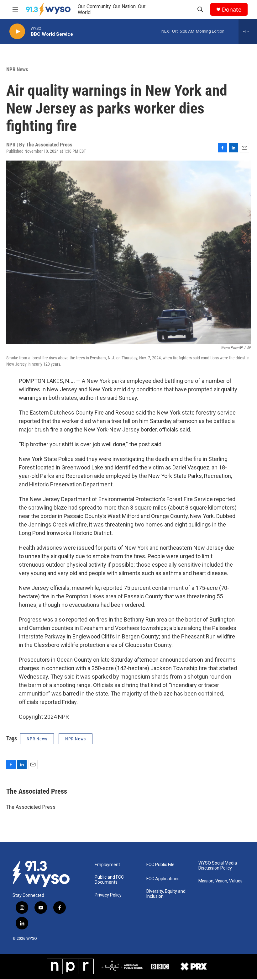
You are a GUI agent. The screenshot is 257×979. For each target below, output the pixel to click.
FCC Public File (160, 864)
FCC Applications (163, 878)
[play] (17, 31)
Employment (107, 864)
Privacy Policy (108, 895)
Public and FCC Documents (109, 880)
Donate (231, 9)
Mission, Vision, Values (220, 881)
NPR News (17, 69)
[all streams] (248, 31)
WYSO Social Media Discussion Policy (217, 866)
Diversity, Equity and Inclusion (166, 894)
